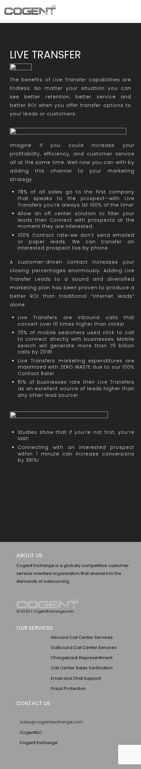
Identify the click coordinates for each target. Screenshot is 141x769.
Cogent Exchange (39, 742)
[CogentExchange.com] (30, 11)
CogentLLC (31, 732)
